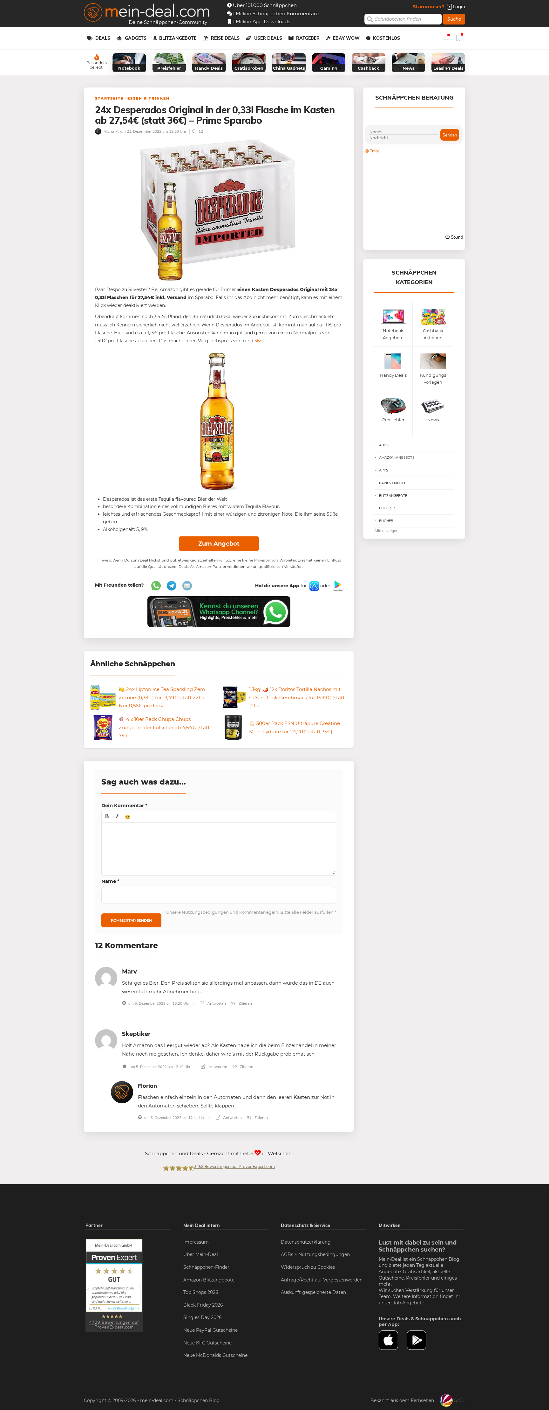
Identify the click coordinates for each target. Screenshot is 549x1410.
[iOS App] (313, 586)
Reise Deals (225, 38)
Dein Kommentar (124, 805)
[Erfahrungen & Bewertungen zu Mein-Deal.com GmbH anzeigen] (114, 1285)
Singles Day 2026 (202, 1317)
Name (110, 881)
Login (458, 6)
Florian (147, 1085)
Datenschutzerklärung (306, 1242)
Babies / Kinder (393, 483)
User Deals (268, 38)
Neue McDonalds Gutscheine (215, 1355)
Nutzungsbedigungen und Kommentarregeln (230, 912)
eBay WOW (346, 38)
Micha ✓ (110, 131)
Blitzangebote (177, 38)
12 (200, 131)
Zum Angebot (219, 543)
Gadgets (135, 38)
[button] (107, 816)
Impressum (196, 1242)
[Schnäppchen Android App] (337, 586)
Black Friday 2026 (203, 1305)
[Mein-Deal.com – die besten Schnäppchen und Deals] (147, 13)
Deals (102, 38)
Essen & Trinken (148, 98)
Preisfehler (418, 1278)
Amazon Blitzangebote (208, 1280)
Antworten (216, 1003)
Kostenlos (386, 38)
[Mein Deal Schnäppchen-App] (421, 1340)
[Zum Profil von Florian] (122, 1092)
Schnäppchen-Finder (206, 1267)
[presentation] (107, 816)
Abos (384, 445)
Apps (383, 470)
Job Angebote (408, 1303)
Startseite (109, 98)
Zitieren (245, 1003)
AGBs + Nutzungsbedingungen (315, 1254)
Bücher (386, 521)
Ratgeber (308, 38)
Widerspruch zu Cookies (308, 1267)
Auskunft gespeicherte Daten (313, 1292)
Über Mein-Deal (200, 1254)
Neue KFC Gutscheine (207, 1343)
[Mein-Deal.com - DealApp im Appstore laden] (393, 1340)
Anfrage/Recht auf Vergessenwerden (322, 1280)
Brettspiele (390, 508)
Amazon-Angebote (396, 457)
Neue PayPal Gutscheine (210, 1330)
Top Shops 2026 (200, 1292)
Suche (454, 19)
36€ (258, 341)
